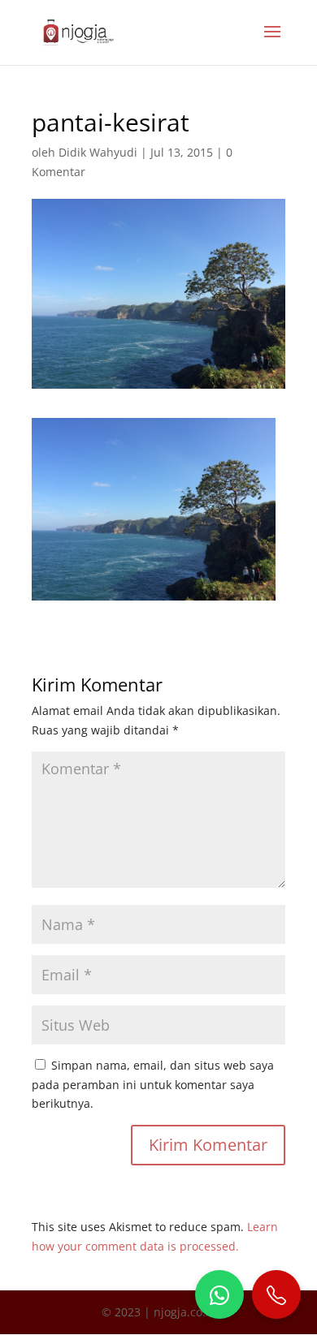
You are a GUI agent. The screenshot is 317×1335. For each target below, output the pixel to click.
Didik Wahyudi (98, 152)
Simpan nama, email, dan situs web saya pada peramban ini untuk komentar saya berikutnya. (153, 1084)
